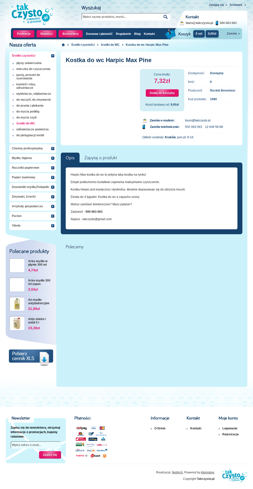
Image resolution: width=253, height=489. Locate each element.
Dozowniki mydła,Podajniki (30, 187)
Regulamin (123, 34)
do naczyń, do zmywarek (33, 99)
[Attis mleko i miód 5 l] (16, 323)
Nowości (47, 34)
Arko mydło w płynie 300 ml (37, 262)
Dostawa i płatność (99, 34)
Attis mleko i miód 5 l (37, 320)
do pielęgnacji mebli (30, 135)
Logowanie (229, 428)
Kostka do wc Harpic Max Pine (147, 45)
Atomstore (207, 472)
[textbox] (126, 17)
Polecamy (75, 247)
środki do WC (25, 123)
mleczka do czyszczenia (33, 69)
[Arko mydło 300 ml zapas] (16, 285)
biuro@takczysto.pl (199, 23)
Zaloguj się (218, 5)
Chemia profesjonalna (27, 148)
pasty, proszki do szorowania (28, 76)
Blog (137, 34)
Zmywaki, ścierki (24, 196)
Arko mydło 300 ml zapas (39, 282)
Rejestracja (230, 434)
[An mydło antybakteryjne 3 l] (16, 304)
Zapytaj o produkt (100, 158)
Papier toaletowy (23, 177)
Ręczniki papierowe (25, 167)
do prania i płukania (29, 105)
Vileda (16, 225)
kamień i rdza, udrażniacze (26, 86)
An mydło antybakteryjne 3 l (38, 301)
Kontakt (149, 34)
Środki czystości (23, 55)
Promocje (24, 34)
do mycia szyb (26, 117)
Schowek (238, 5)
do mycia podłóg (27, 111)
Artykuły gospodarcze (27, 206)
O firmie (160, 428)
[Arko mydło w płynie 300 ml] (16, 265)
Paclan (16, 216)
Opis (70, 158)
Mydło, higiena (22, 158)
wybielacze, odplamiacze (33, 93)
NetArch (177, 472)
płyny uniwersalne (29, 63)
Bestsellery (71, 34)
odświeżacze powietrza (32, 129)
